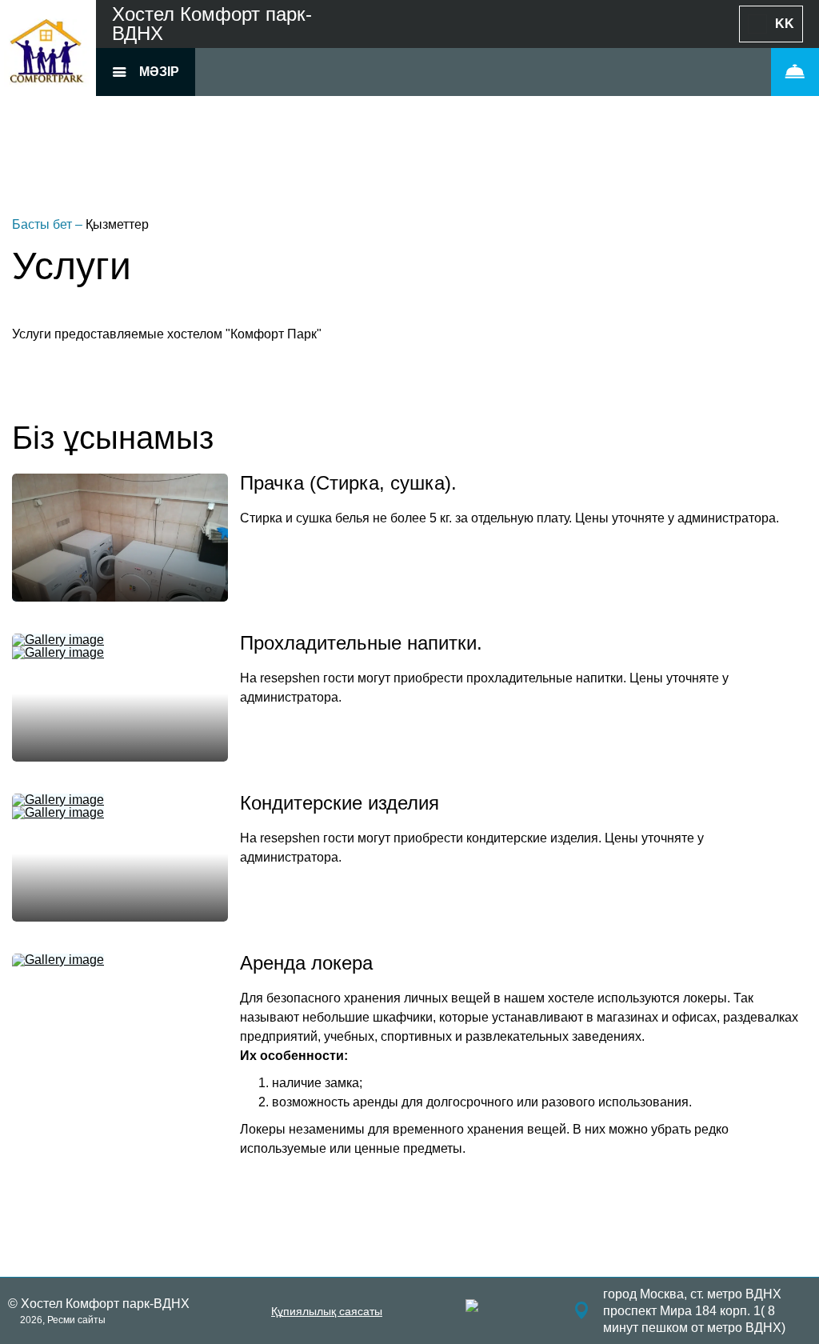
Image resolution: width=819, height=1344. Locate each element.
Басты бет (43, 224)
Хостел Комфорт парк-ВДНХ (212, 23)
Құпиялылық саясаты (326, 1311)
